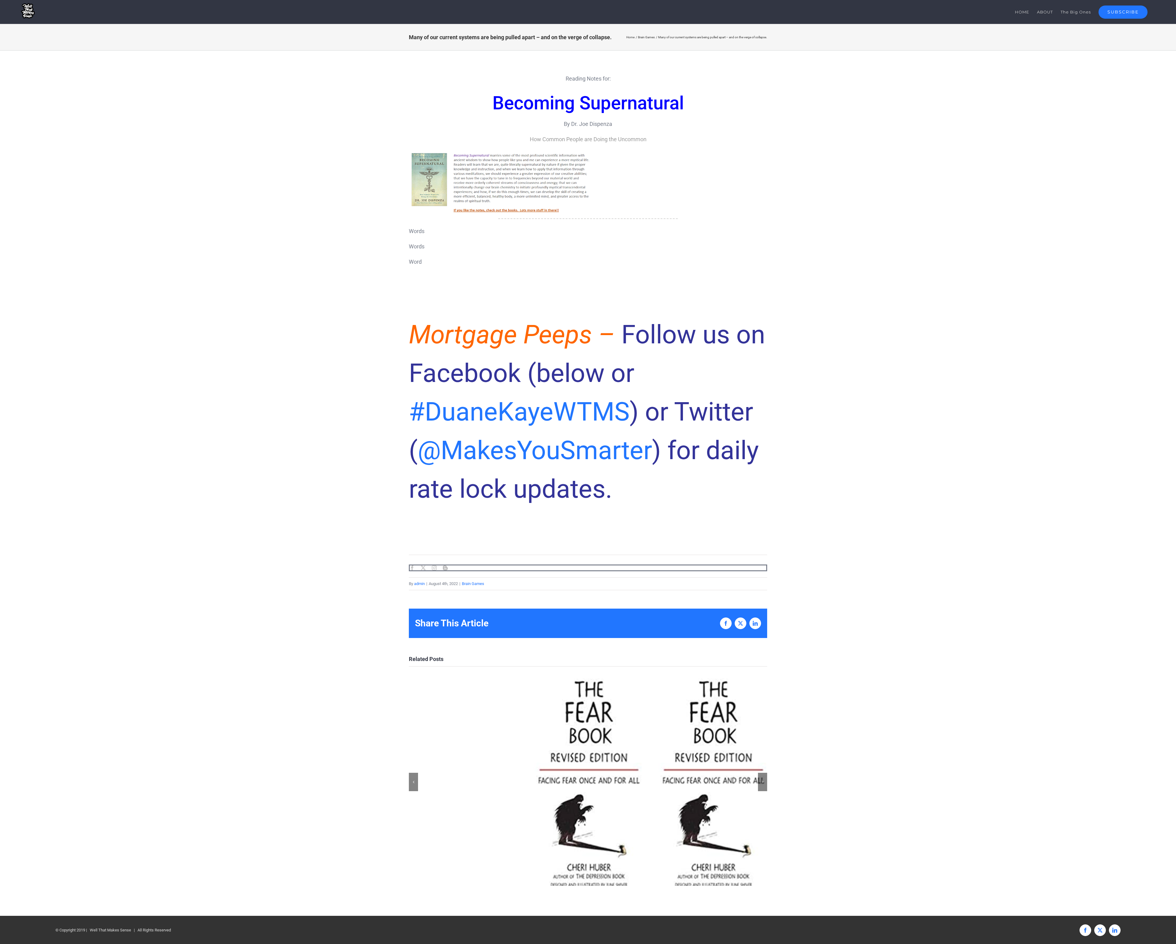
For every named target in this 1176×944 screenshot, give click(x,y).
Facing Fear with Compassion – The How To (712, 782)
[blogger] (445, 567)
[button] (413, 782)
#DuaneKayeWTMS (519, 412)
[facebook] (412, 567)
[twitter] (423, 567)
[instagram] (434, 567)
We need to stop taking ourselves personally (588, 782)
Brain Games (473, 583)
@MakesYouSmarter (535, 450)
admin (419, 583)
